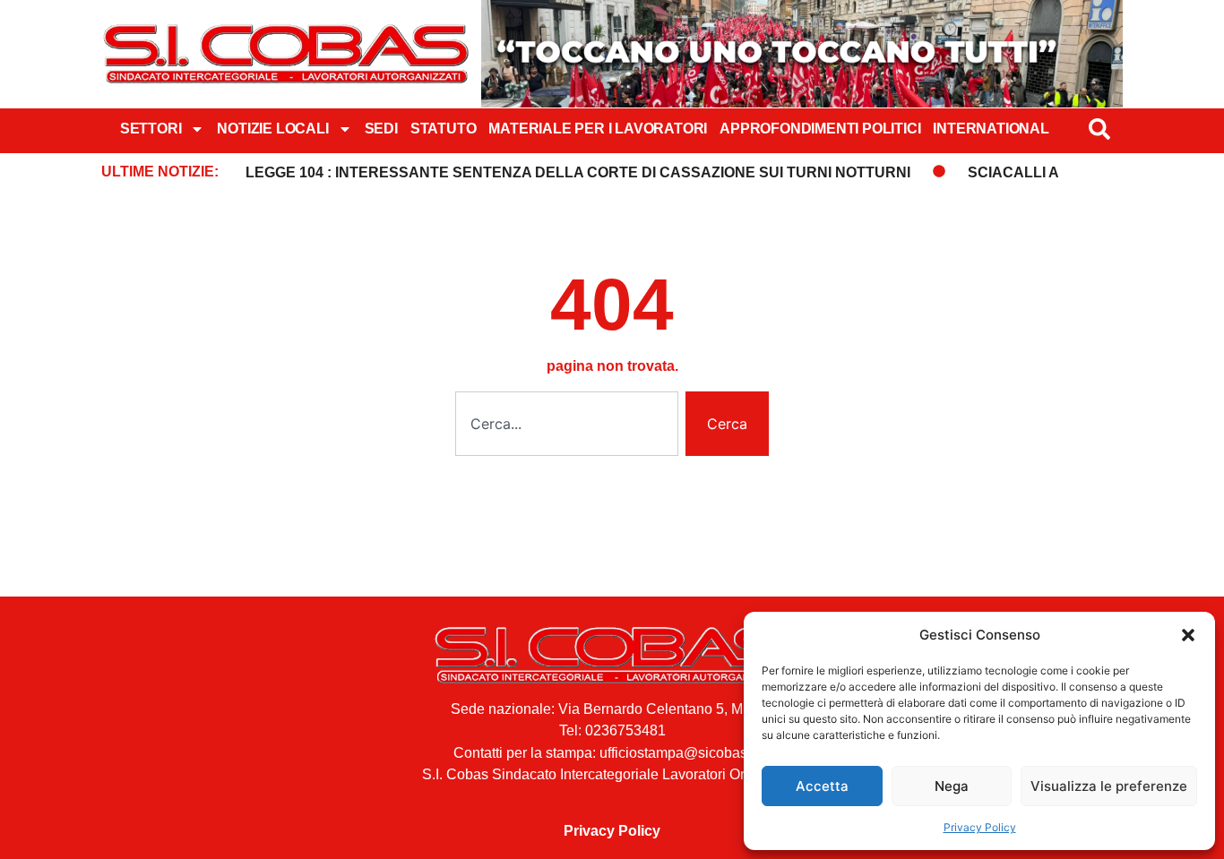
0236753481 (625, 730)
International (990, 128)
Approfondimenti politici (820, 128)
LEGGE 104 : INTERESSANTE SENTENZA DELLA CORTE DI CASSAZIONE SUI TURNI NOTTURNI (578, 172)
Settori (151, 128)
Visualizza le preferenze (1108, 786)
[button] (1188, 635)
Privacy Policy (980, 827)
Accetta (822, 786)
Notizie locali (272, 128)
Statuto (443, 128)
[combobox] (566, 423)
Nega (952, 786)
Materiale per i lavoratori (597, 128)
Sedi (381, 128)
